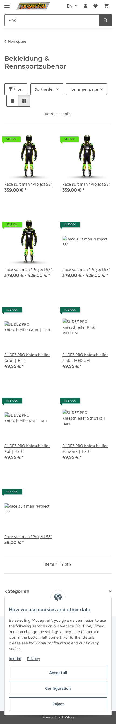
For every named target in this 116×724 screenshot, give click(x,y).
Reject (58, 704)
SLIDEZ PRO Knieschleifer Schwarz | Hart (85, 448)
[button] (85, 6)
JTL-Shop (67, 717)
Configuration (58, 688)
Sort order (44, 89)
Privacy (33, 658)
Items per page (84, 89)
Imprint (15, 658)
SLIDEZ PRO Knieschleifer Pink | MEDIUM (85, 357)
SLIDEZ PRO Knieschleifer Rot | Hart (27, 448)
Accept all (58, 672)
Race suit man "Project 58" (28, 184)
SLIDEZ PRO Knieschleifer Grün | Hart (27, 357)
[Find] (105, 20)
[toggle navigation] (7, 3)
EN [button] (70, 6)
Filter (17, 89)
